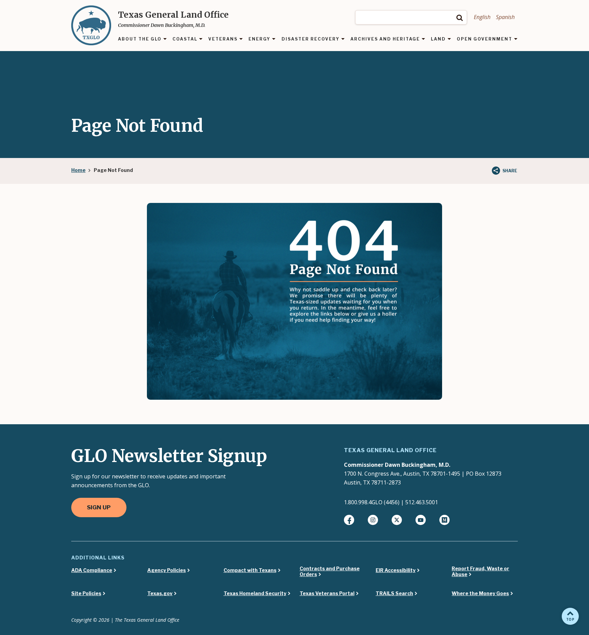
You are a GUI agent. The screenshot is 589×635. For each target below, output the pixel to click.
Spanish (505, 17)
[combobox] (411, 17)
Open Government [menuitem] (484, 39)
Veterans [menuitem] (223, 39)
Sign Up (99, 507)
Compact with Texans (250, 570)
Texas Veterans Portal (327, 593)
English (482, 17)
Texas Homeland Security (255, 593)
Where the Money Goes (480, 593)
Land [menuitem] (438, 39)
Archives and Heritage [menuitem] (385, 39)
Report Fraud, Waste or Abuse (480, 571)
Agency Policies (166, 570)
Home (78, 170)
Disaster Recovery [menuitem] (310, 39)
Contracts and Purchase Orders (330, 571)
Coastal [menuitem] (184, 39)
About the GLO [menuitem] (140, 39)
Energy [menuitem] (259, 39)
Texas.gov (159, 593)
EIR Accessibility (396, 570)
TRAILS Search (394, 593)
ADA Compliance (91, 570)
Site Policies (86, 593)
